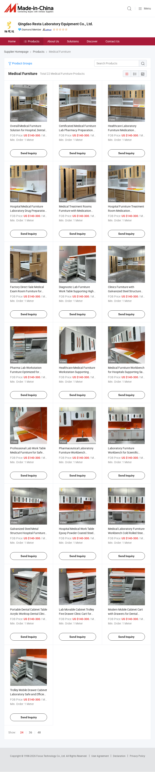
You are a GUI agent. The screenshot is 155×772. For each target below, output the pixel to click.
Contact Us (112, 41)
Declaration (119, 755)
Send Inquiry (29, 153)
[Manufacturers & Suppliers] (29, 8)
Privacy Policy (137, 755)
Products (33, 41)
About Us (53, 41)
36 (30, 732)
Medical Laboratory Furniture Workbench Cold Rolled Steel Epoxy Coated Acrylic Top (126, 533)
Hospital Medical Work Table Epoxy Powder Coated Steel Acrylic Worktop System (76, 533)
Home (12, 41)
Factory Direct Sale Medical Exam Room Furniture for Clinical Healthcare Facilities (27, 291)
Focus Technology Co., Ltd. (51, 755)
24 (21, 732)
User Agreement (100, 755)
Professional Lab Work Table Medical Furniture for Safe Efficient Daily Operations (28, 452)
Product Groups (22, 63)
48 (39, 732)
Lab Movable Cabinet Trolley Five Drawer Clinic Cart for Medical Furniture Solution (76, 614)
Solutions (73, 41)
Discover (92, 41)
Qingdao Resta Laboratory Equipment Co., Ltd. (55, 24)
